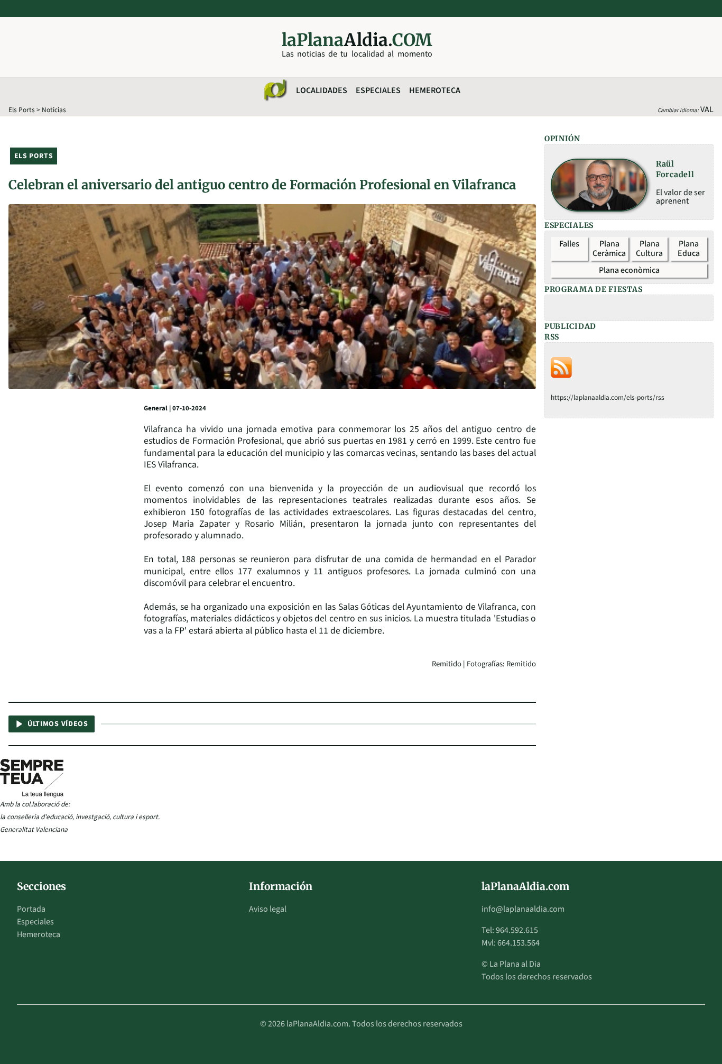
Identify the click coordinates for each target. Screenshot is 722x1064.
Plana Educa (689, 248)
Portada (31, 909)
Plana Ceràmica (609, 248)
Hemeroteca (434, 90)
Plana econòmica (629, 270)
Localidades (321, 90)
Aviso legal (267, 909)
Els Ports (21, 110)
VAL (707, 109)
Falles (569, 244)
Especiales (378, 90)
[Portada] (275, 90)
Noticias (54, 110)
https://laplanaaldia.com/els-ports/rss (607, 397)
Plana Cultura (649, 248)
